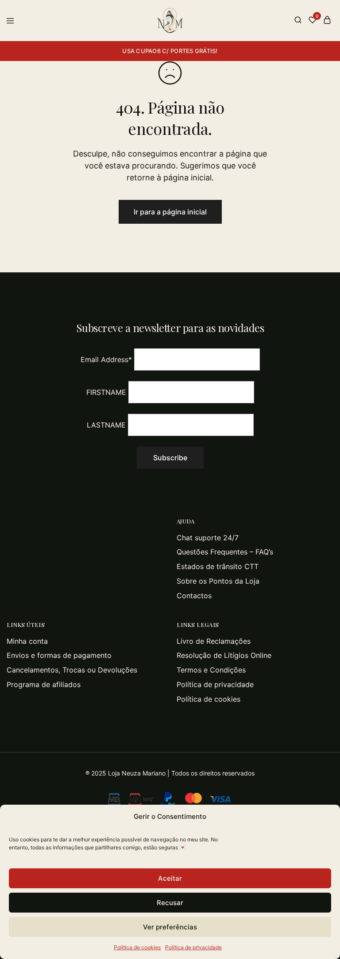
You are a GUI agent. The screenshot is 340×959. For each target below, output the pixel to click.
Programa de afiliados (44, 684)
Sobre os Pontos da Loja (218, 581)
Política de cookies (137, 947)
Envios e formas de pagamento (59, 655)
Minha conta (27, 641)
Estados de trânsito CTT (218, 566)
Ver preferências (170, 927)
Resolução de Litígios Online (224, 655)
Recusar (170, 902)
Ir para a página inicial (170, 211)
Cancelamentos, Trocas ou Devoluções (72, 669)
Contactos (194, 595)
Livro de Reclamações (214, 641)
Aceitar (170, 878)
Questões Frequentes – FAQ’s (225, 551)
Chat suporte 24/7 (208, 537)
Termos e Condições (211, 669)
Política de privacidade (193, 947)
